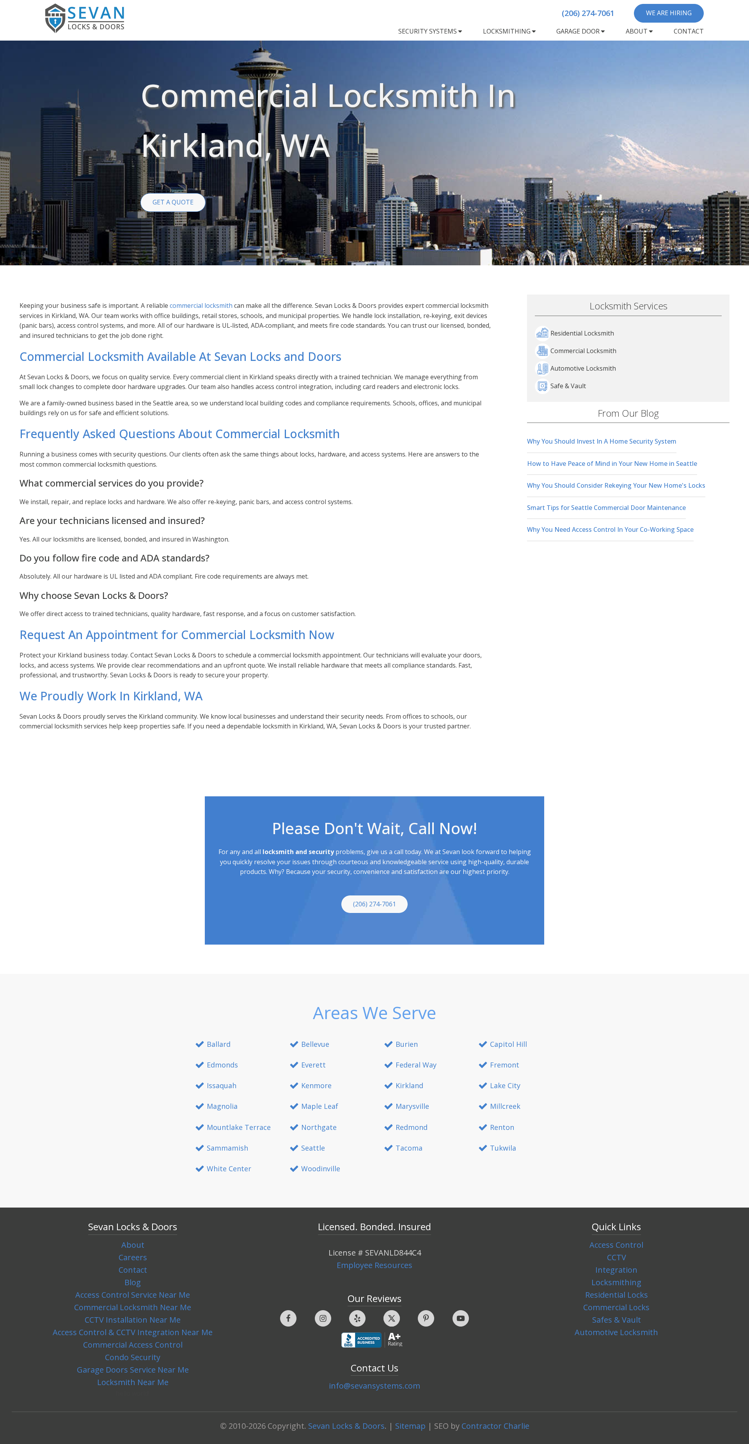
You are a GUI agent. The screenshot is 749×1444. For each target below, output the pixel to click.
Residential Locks (616, 1294)
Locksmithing (507, 31)
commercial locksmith (201, 305)
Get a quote (173, 202)
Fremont (504, 1064)
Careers (133, 1257)
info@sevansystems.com (374, 1385)
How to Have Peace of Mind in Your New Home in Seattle (612, 463)
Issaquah (221, 1085)
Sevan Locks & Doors (346, 1426)
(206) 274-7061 (588, 13)
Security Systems (427, 31)
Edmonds (222, 1064)
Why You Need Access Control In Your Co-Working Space (610, 529)
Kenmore (316, 1085)
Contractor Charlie (495, 1426)
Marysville (412, 1106)
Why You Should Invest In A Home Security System (601, 441)
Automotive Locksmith (583, 368)
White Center (229, 1168)
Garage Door (578, 31)
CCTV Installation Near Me (133, 1319)
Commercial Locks (616, 1307)
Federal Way (416, 1064)
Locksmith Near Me (133, 1382)
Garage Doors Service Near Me (133, 1369)
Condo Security (132, 1357)
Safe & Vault (568, 386)
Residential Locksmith (582, 333)
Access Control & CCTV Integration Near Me (133, 1332)
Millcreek (505, 1106)
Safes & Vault (616, 1319)
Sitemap (410, 1426)
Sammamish (227, 1148)
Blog (132, 1282)
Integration (616, 1270)
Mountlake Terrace (239, 1127)
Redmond (412, 1127)
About (637, 31)
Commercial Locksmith (583, 350)
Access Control (616, 1245)
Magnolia (222, 1106)
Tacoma (409, 1148)
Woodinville (320, 1168)
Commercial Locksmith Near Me (132, 1307)
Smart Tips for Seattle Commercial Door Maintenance (606, 507)
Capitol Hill (508, 1044)
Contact (689, 31)
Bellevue (315, 1044)
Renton (502, 1127)
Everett (313, 1064)
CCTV (616, 1257)
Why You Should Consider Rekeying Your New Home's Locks (616, 485)
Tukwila (503, 1148)
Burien (407, 1044)
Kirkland (409, 1085)
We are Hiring (669, 13)
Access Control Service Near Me (132, 1294)
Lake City (505, 1085)
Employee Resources (374, 1265)
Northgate (319, 1127)
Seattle (313, 1148)
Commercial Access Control (133, 1344)
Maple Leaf (319, 1106)
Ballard (219, 1044)
